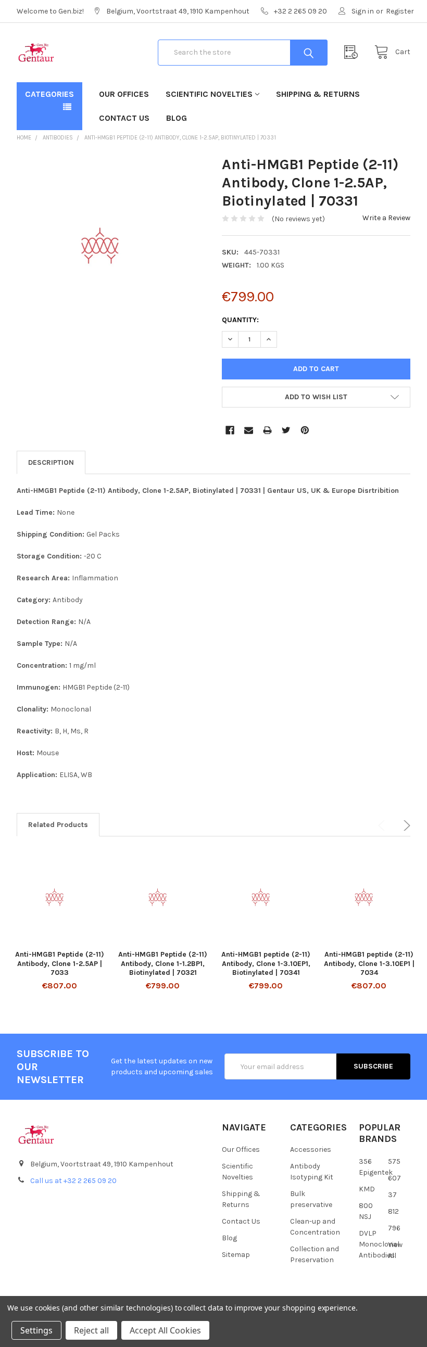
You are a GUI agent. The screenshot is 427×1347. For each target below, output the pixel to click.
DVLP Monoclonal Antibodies (379, 1244)
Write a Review (386, 217)
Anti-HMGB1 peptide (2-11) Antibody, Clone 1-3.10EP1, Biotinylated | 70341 (265, 963)
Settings (36, 1330)
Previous (383, 825)
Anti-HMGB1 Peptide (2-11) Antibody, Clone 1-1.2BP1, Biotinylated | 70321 (162, 963)
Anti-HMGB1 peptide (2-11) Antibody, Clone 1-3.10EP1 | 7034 (369, 963)
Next (405, 825)
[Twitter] (286, 430)
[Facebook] (230, 430)
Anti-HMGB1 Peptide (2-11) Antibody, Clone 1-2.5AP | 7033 (59, 963)
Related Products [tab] (58, 824)
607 (394, 1178)
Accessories (310, 1149)
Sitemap (236, 1254)
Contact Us (124, 118)
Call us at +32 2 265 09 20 (73, 1180)
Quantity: (240, 319)
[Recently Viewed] (353, 52)
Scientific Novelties (209, 94)
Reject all (91, 1330)
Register (400, 11)
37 (392, 1194)
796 (394, 1228)
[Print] (267, 430)
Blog (176, 118)
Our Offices (124, 94)
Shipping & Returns (318, 94)
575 (394, 1161)
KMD (367, 1189)
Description (51, 462)
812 (393, 1211)
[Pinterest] (305, 430)
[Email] (249, 430)
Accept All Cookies (165, 1330)
